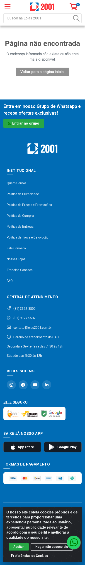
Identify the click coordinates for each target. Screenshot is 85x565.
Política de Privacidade (23, 194)
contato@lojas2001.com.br (32, 327)
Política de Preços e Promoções (29, 205)
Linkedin (46, 384)
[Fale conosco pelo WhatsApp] (73, 542)
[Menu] (7, 7)
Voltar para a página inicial (42, 72)
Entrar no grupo (25, 123)
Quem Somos (17, 183)
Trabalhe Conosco (20, 270)
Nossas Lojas (16, 259)
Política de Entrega (20, 226)
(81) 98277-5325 (25, 318)
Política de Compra (20, 215)
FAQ (10, 281)
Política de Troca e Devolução (28, 237)
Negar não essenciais (51, 546)
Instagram (11, 384)
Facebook (23, 384)
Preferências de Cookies (29, 556)
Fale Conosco (16, 248)
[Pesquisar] (76, 18)
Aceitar (18, 546)
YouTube (34, 384)
